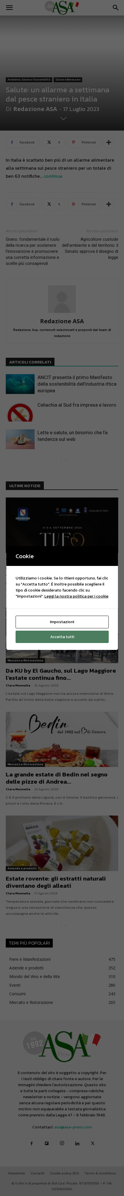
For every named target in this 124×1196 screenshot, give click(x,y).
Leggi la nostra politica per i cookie (76, 596)
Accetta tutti (62, 637)
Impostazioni (62, 622)
